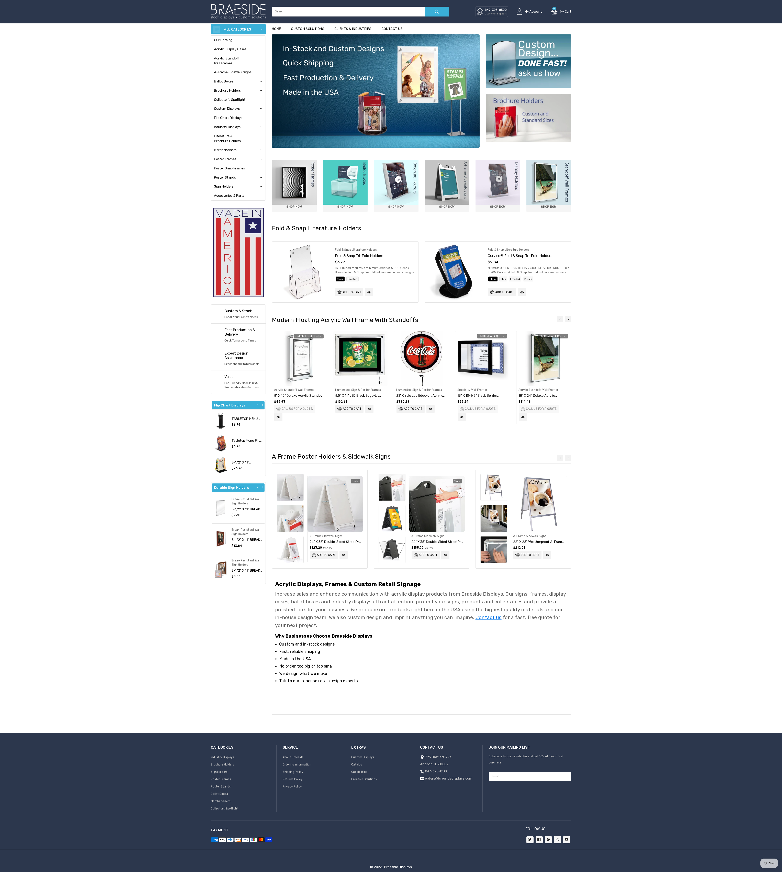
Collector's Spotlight (229, 100)
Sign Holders (223, 186)
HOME (276, 29)
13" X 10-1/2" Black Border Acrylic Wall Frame (477, 397)
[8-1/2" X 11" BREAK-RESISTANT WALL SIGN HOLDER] (221, 539)
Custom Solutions (307, 29)
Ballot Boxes (223, 81)
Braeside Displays (398, 867)
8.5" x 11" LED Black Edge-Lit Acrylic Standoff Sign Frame (357, 397)
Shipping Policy (293, 772)
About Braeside (293, 757)
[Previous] (258, 405)
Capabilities (359, 772)
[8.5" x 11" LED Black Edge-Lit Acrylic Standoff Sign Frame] (360, 358)
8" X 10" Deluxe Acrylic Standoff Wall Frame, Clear (298, 397)
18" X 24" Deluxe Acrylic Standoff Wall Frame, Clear (538, 397)
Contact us (392, 29)
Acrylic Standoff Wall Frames (226, 60)
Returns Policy (293, 779)
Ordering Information (297, 764)
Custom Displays (227, 109)
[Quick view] (369, 292)
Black (493, 279)
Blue (503, 279)
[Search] (437, 11)
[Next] (262, 405)
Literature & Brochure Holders (227, 138)
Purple (528, 279)
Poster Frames (225, 159)
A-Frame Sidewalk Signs (233, 72)
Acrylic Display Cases (230, 49)
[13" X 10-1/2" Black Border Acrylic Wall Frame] (482, 358)
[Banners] (238, 252)
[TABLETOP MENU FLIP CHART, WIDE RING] (221, 421)
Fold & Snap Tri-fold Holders (359, 256)
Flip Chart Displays (228, 118)
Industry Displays (227, 127)
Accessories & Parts (229, 196)
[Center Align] (216, 29)
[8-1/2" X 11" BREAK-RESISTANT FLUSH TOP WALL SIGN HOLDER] (221, 508)
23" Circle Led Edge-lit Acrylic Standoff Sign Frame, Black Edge (421, 397)
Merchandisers (225, 150)
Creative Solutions (364, 779)
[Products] (302, 272)
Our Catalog (223, 40)
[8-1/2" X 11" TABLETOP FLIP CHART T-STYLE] (221, 465)
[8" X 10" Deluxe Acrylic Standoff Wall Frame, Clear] (299, 358)
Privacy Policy (292, 786)
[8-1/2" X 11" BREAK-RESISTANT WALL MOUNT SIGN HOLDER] (221, 569)
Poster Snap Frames (229, 168)
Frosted (352, 279)
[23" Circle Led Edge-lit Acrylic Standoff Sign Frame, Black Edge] (421, 358)
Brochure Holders (227, 90)
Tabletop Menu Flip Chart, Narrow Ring (246, 442)
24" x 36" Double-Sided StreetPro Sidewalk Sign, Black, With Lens (437, 544)
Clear (340, 279)
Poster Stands (225, 177)
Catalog (356, 764)
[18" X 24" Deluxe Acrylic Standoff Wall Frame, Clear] (543, 358)
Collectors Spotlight (224, 808)
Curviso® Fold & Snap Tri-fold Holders (520, 256)
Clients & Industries (352, 29)
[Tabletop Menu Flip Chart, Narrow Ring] (221, 443)
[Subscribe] (564, 776)
